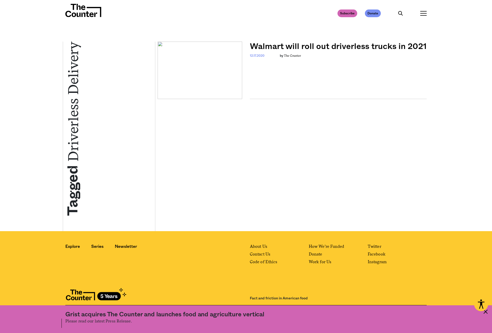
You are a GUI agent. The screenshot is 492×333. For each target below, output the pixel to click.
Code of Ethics (263, 261)
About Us (258, 246)
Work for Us (320, 261)
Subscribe (347, 13)
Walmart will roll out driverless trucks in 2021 (338, 46)
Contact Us (260, 254)
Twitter (374, 246)
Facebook (376, 254)
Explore (72, 246)
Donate (372, 13)
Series (97, 246)
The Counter (292, 55)
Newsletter (126, 246)
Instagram (377, 261)
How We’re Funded (326, 246)
